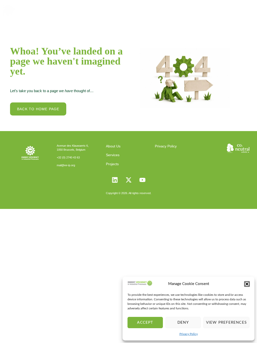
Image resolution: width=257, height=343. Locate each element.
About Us (113, 146)
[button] (246, 284)
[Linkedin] (114, 180)
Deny (183, 322)
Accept (145, 322)
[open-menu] (246, 10)
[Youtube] (142, 180)
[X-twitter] (128, 180)
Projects (112, 164)
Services (112, 155)
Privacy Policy (188, 333)
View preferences (226, 322)
